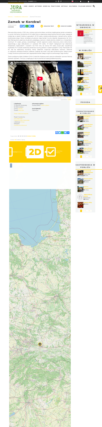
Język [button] (76, 1)
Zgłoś (69, 97)
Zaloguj (91, 1)
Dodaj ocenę (31, 136)
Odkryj (31, 6)
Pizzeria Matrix (88, 178)
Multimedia (73, 6)
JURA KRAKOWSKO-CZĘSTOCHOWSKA (17, 1)
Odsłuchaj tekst (49, 26)
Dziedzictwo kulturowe (20, 125)
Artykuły (64, 6)
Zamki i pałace (45, 105)
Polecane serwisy (85, 6)
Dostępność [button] (66, 1)
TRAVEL (32, 1)
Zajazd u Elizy (88, 202)
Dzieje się (46, 6)
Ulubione (84, 1)
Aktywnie (38, 6)
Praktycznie (55, 6)
